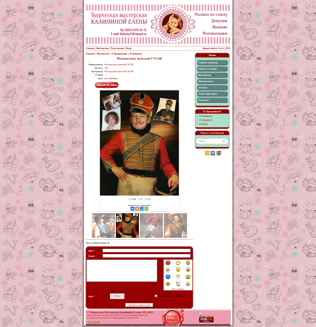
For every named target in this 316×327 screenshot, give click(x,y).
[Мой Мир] (142, 209)
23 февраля (136, 53)
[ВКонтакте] (132, 209)
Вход (128, 48)
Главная (90, 48)
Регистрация (117, 48)
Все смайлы (178, 289)
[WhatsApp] (146, 209)
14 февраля (205, 116)
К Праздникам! (119, 53)
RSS (228, 48)
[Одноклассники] (137, 209)
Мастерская (102, 48)
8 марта (203, 124)
